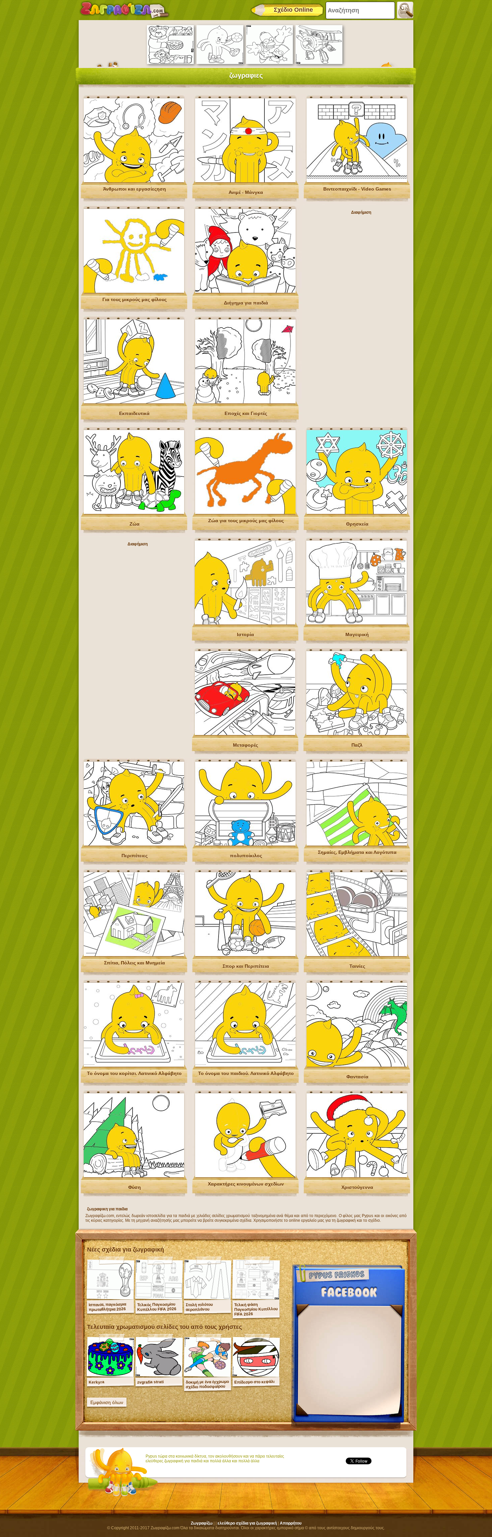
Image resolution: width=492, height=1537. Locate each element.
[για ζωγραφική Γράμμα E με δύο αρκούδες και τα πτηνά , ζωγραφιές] (170, 62)
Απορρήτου (291, 1523)
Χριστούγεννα (357, 1187)
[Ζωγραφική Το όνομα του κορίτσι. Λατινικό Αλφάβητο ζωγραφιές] (134, 1065)
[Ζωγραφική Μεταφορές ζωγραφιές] (245, 733)
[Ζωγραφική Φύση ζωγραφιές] (134, 1176)
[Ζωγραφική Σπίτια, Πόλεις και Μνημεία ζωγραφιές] (134, 954)
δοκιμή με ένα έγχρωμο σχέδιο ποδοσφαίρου (207, 1384)
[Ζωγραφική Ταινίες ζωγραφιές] (357, 954)
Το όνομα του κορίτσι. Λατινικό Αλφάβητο (134, 1073)
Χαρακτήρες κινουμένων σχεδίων (246, 1184)
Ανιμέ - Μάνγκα (246, 192)
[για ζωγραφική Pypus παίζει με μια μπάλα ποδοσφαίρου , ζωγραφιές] (219, 62)
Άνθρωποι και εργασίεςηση (134, 189)
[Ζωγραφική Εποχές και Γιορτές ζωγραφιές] (245, 402)
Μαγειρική (357, 634)
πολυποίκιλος (246, 855)
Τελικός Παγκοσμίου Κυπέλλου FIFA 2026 (156, 1307)
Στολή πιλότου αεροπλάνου (199, 1307)
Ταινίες (357, 966)
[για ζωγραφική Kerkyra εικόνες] (110, 1375)
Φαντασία (357, 1076)
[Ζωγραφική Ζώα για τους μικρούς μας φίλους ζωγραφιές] (245, 512)
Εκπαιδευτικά (134, 413)
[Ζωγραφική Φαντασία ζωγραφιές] (357, 1065)
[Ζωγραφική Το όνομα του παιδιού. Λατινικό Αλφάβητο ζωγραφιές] (245, 1065)
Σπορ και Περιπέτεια (246, 966)
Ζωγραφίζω (202, 1523)
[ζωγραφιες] (124, 10)
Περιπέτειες (134, 855)
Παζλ (356, 745)
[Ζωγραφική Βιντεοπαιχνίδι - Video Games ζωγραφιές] (357, 181)
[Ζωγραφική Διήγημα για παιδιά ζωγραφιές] (245, 291)
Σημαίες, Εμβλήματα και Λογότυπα (357, 852)
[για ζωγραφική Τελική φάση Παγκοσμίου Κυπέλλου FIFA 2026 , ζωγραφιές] (256, 1297)
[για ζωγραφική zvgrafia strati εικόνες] (159, 1375)
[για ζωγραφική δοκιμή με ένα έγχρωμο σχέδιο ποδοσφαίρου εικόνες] (207, 1375)
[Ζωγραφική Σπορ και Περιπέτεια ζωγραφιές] (245, 954)
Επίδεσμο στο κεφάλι (254, 1382)
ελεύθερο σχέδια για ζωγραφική (247, 1523)
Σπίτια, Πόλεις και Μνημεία (134, 962)
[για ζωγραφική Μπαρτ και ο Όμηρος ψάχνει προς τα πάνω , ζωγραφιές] (269, 62)
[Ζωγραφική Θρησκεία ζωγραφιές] (357, 512)
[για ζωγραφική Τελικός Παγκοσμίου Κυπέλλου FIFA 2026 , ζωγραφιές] (159, 1297)
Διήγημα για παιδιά (246, 303)
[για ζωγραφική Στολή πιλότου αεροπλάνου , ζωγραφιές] (207, 1297)
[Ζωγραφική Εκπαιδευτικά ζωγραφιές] (134, 402)
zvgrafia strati (150, 1382)
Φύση (134, 1187)
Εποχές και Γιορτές (246, 413)
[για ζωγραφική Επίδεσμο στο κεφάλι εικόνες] (256, 1375)
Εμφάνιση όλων (106, 1402)
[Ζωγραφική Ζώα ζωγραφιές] (134, 512)
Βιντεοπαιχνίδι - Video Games (357, 189)
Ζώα (135, 524)
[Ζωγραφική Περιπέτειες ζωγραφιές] (134, 844)
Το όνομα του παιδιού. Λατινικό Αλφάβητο (246, 1073)
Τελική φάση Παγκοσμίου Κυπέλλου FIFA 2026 (256, 1309)
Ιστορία (245, 634)
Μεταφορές (245, 745)
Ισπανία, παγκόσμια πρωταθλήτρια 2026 (107, 1307)
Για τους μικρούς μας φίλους (134, 299)
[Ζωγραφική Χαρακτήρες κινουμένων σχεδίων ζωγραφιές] (245, 1176)
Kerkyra (96, 1382)
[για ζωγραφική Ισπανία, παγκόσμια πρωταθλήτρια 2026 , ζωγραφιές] (110, 1297)
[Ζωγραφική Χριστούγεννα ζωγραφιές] (357, 1176)
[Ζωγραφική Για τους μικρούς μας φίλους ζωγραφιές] (134, 291)
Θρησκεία (357, 524)
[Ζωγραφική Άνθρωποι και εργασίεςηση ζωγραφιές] (134, 181)
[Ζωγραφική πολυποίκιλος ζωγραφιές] (245, 844)
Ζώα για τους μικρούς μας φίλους (246, 520)
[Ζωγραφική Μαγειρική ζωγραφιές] (356, 623)
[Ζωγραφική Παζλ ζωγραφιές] (356, 733)
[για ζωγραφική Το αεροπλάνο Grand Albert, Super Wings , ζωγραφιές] (319, 62)
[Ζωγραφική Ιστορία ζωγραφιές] (245, 623)
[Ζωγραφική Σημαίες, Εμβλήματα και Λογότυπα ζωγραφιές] (357, 844)
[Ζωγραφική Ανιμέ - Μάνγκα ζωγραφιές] (245, 181)
